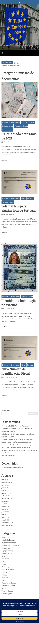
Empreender (6, 548)
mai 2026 (5, 480)
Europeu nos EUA (8, 553)
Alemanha (5, 537)
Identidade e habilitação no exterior (19, 303)
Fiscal (23, 198)
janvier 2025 (6, 493)
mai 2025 (5, 490)
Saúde (4, 580)
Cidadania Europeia (8, 540)
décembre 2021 (7, 523)
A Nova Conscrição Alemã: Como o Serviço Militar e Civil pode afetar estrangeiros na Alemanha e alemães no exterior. (19, 452)
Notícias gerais (7, 126)
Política (4, 572)
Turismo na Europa (21, 126)
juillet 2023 (5, 512)
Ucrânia (4, 588)
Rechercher (6, 410)
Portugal (30, 198)
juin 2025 (5, 488)
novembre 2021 (7, 525)
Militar (4, 564)
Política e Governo (8, 569)
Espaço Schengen (27, 122)
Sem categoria (7, 130)
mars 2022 (5, 520)
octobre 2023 (6, 506)
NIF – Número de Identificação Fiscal (16, 371)
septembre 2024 (8, 498)
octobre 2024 (6, 496)
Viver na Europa (8, 202)
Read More (4, 160)
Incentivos (5, 559)
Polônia (4, 575)
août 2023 (5, 509)
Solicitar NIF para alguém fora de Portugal (19, 208)
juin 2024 (5, 501)
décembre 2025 (7, 482)
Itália (3, 561)
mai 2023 (5, 515)
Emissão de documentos (11, 122)
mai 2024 (5, 504)
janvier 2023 (6, 517)
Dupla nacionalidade (9, 543)
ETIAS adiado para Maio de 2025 (19, 136)
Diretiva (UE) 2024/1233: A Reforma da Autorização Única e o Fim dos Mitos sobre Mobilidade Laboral (17, 428)
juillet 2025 (5, 485)
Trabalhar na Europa (9, 583)
